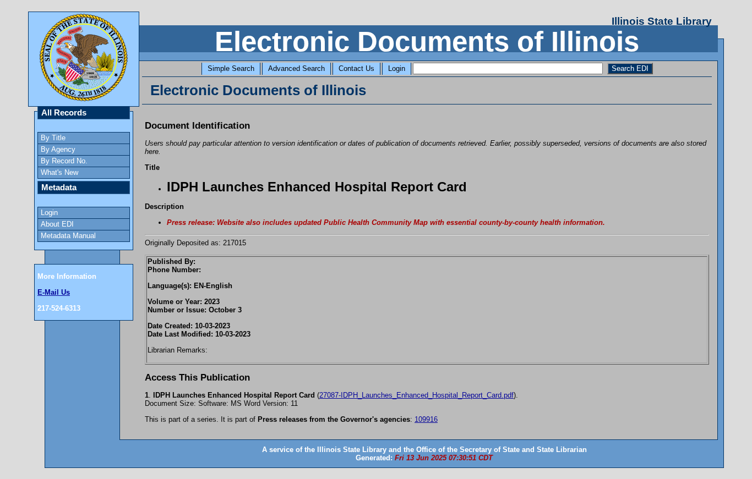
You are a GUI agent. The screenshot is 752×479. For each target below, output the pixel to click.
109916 (426, 419)
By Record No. (64, 161)
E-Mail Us (53, 292)
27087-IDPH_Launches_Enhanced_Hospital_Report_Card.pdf (416, 395)
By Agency (58, 149)
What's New (59, 172)
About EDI (57, 224)
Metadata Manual (68, 236)
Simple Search (231, 68)
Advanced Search (296, 68)
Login (396, 68)
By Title (53, 138)
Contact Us (356, 68)
